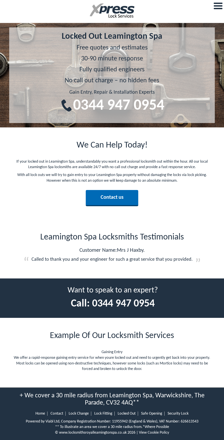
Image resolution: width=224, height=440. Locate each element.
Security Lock (178, 414)
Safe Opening (151, 414)
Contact (57, 414)
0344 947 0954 (118, 106)
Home (40, 414)
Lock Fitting (103, 414)
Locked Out (127, 414)
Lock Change (79, 414)
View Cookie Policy (154, 433)
